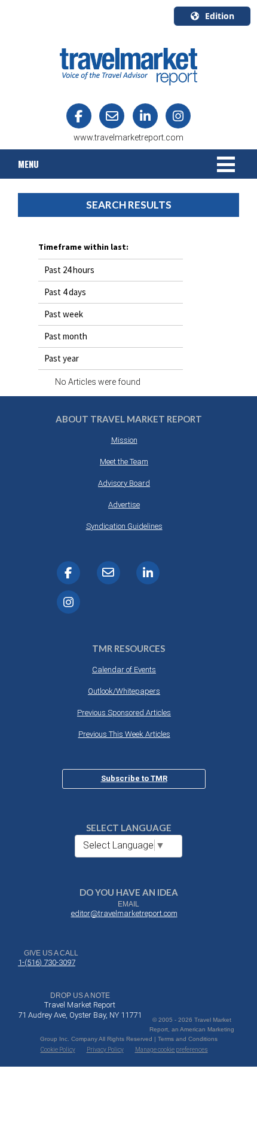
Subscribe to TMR (134, 778)
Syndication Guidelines (124, 526)
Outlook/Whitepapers (124, 691)
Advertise (124, 504)
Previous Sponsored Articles (124, 712)
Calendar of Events (124, 669)
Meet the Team (124, 461)
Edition (219, 16)
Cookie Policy (58, 1049)
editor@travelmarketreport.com (124, 913)
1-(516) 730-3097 (46, 962)
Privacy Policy (105, 1049)
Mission (124, 440)
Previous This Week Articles (124, 734)
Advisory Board (124, 483)
